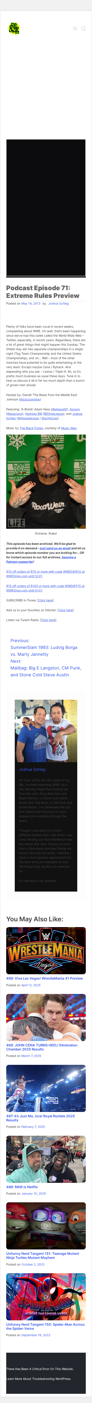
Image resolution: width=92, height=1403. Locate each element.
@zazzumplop (30, 399)
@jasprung (14, 413)
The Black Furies (31, 428)
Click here (45, 600)
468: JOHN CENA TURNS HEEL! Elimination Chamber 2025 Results (41, 1047)
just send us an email (55, 548)
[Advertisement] (46, 91)
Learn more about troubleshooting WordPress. (38, 1379)
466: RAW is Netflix (22, 1187)
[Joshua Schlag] (46, 731)
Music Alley (69, 428)
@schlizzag (50, 418)
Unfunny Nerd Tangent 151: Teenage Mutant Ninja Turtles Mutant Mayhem (42, 1255)
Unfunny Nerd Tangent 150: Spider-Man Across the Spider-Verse (45, 1326)
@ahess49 (59, 409)
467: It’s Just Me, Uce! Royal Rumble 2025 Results (40, 1118)
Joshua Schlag (58, 303)
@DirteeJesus (53, 413)
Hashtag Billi (33, 413)
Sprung (75, 409)
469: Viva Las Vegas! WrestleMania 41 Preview (44, 978)
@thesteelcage (28, 418)
